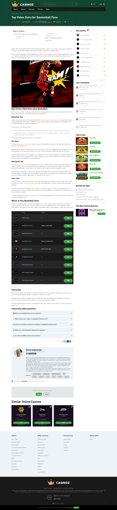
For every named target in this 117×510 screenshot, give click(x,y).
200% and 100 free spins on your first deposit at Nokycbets (97, 210)
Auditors (40, 466)
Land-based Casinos (43, 455)
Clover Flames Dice (94, 155)
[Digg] (68, 341)
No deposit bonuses (16, 461)
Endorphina (92, 139)
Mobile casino (41, 447)
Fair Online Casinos (81, 194)
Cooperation (67, 439)
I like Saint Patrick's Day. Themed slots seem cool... (88, 86)
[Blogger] (63, 341)
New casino (14, 439)
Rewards (13, 464)
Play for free (96, 142)
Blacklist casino (15, 442)
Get (101, 213)
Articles (40, 9)
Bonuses (31, 9)
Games (23, 9)
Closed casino (15, 445)
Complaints (41, 453)
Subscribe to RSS (59, 503)
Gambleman (92, 146)
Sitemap (40, 469)
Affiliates (66, 450)
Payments (40, 442)
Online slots (14, 450)
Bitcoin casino (41, 445)
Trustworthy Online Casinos (18, 447)
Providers (14, 466)
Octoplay (91, 174)
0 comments (58, 21)
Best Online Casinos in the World (84, 189)
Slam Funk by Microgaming (31, 183)
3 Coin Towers (92, 137)
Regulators (41, 464)
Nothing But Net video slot (21, 164)
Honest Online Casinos (17, 453)
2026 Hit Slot (92, 164)
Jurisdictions (41, 461)
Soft (39, 458)
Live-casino (41, 450)
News (47, 9)
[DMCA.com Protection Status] (57, 499)
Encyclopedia (15, 469)
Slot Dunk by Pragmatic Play (24, 144)
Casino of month (42, 439)
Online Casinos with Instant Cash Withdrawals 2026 (89, 199)
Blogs (91, 439)
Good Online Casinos (81, 192)
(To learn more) (68, 507)
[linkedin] (27, 353)
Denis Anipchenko (26, 21)
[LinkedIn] (70, 341)
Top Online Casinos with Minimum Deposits (87, 197)
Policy (65, 445)
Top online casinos (16, 455)
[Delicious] (66, 341)
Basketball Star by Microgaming (49, 120)
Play (68, 218)
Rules (13, 458)
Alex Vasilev (24, 381)
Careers (66, 447)
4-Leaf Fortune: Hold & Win (96, 172)
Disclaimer (66, 442)
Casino (15, 9)
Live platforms (41, 472)
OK (76, 507)
